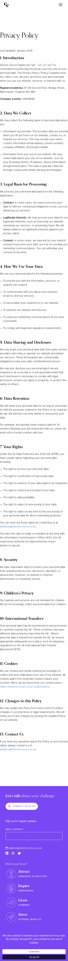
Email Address (14, 829)
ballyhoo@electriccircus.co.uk (25, 848)
